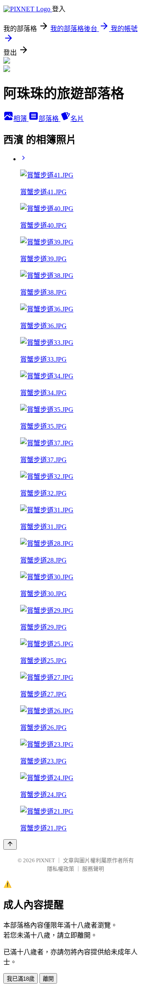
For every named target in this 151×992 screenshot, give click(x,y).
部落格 (49, 118)
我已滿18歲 (20, 979)
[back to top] (10, 844)
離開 (48, 979)
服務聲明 (93, 869)
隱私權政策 (60, 869)
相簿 (21, 118)
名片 (77, 118)
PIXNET (45, 860)
